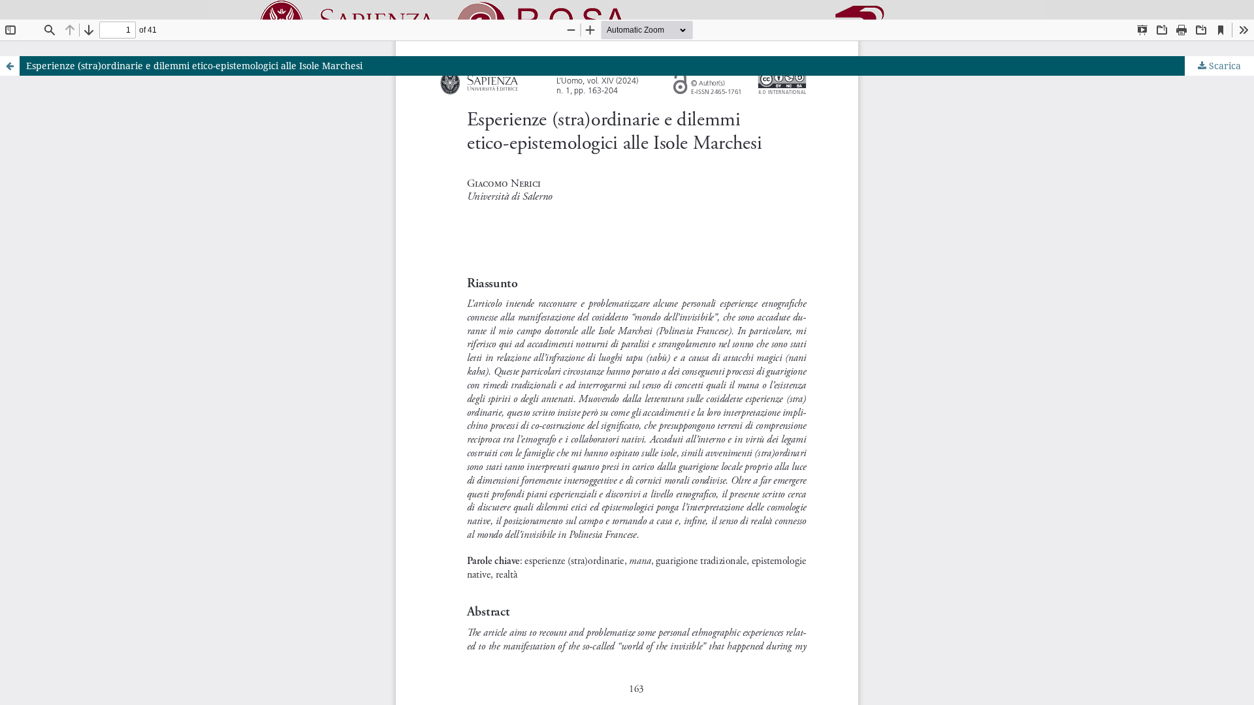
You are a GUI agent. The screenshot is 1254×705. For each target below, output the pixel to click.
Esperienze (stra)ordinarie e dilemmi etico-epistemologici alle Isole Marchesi (194, 65)
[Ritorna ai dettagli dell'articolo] (10, 66)
